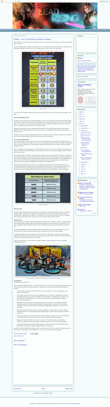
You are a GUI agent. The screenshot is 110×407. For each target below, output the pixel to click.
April (82, 173)
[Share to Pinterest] (37, 334)
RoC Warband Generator (40, 30)
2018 (80, 114)
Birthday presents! (85, 135)
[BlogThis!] (33, 334)
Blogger (78, 403)
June (82, 169)
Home (15, 30)
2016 (80, 119)
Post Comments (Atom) (46, 393)
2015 (80, 121)
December (84, 125)
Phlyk (80, 58)
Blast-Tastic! (84, 147)
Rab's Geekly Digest (85, 204)
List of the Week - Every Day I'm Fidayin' (85, 144)
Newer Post (17, 388)
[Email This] (31, 334)
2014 (80, 123)
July (82, 166)
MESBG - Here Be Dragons (86, 193)
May (82, 171)
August (83, 164)
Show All (94, 213)
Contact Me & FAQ (54, 30)
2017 (80, 116)
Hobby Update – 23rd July (85, 211)
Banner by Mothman (83, 76)
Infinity (19, 336)
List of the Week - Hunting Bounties (86, 150)
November (84, 128)
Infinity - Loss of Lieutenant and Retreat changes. (86, 139)
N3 (22, 336)
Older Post (69, 388)
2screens (82, 209)
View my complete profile (84, 60)
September (84, 162)
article (34, 42)
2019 (80, 112)
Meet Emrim (82, 206)
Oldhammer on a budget (86, 192)
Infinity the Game (53, 278)
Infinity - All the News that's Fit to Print (86, 158)
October (83, 130)
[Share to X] (34, 334)
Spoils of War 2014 (86, 132)
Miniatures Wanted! (25, 30)
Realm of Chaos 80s (85, 183)
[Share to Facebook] (36, 334)
